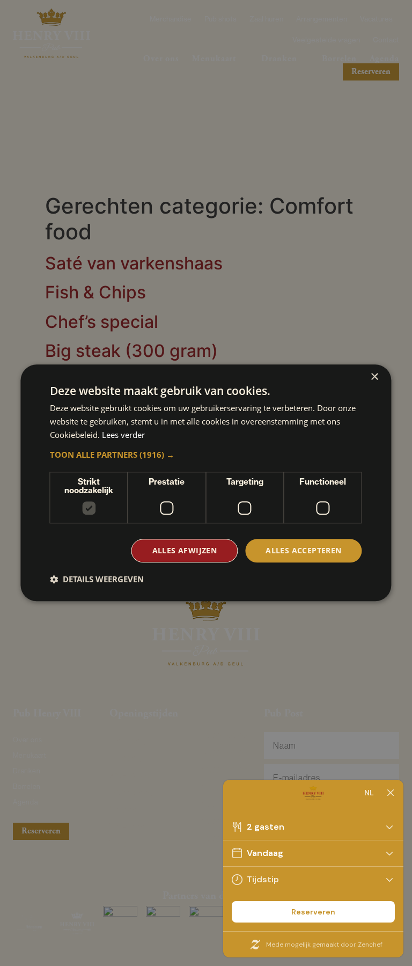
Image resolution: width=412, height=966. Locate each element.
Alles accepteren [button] (303, 550)
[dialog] (205, 482)
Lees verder (123, 434)
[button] (206, 454)
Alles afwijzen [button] (184, 550)
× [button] (374, 377)
